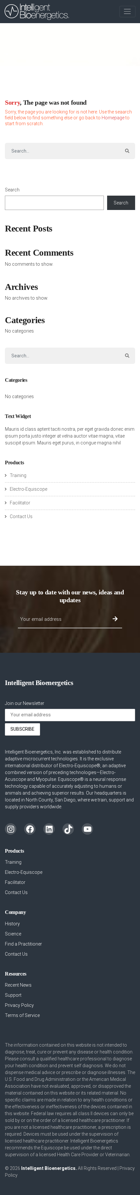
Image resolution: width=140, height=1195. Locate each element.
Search (12, 189)
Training (18, 475)
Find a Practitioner (23, 944)
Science (13, 933)
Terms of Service (22, 1015)
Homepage (113, 117)
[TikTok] (68, 829)
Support (13, 995)
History (12, 923)
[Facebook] (29, 829)
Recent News (18, 985)
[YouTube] (87, 829)
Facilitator (20, 502)
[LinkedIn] (49, 829)
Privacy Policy (19, 1005)
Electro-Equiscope (28, 489)
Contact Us (21, 516)
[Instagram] (10, 829)
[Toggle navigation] (127, 11)
